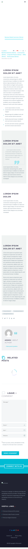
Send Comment (10, 453)
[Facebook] (2, 318)
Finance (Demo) (7, 311)
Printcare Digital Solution (9, 517)
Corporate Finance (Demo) (14, 54)
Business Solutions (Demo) (9, 52)
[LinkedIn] (11, 318)
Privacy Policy (18, 535)
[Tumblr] (9, 318)
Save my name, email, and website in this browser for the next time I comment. (13, 443)
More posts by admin (11, 346)
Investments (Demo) (18, 311)
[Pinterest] (7, 318)
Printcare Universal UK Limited (11, 511)
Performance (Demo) (13, 56)
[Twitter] (5, 318)
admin (5, 50)
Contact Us (9, 535)
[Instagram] (16, 530)
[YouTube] (18, 530)
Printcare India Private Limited (11, 514)
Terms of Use (14, 537)
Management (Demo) (8, 313)
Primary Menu (25, 2)
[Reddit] (14, 318)
